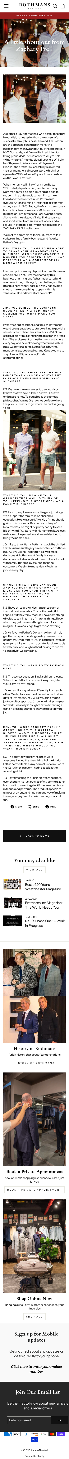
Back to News (37, 835)
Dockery (43, 733)
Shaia (42, 736)
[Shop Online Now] (34, 1246)
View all (34, 869)
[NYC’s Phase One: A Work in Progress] (12, 920)
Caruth (10, 730)
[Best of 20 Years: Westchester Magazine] (12, 884)
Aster (8, 742)
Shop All (34, 1316)
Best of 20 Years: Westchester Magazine (43, 887)
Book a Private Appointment (34, 1189)
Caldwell (20, 739)
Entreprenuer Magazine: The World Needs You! (43, 905)
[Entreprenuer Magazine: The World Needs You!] (12, 902)
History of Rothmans (34, 1063)
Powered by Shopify (34, 1456)
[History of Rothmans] (34, 996)
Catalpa (46, 730)
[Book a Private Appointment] (34, 1119)
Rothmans (39, 144)
